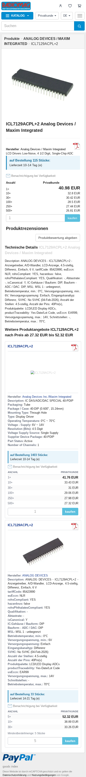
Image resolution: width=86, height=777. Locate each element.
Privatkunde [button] (45, 15)
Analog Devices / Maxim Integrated (43, 149)
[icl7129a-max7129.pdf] (76, 146)
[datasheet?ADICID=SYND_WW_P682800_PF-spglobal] (74, 526)
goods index (10, 766)
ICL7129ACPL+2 (20, 346)
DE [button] (65, 15)
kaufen (72, 218)
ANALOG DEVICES (35, 575)
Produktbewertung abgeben (57, 238)
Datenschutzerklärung (14, 775)
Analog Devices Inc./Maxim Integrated (46, 396)
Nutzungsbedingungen (44, 775)
